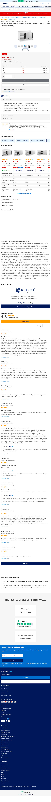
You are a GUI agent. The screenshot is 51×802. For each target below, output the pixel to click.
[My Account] (45, 3)
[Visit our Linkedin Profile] (6, 721)
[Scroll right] (49, 13)
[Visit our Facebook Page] (4, 721)
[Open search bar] (40, 3)
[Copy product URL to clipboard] (49, 22)
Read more (11, 129)
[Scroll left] (1, 13)
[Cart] (48, 3)
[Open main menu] (1, 3)
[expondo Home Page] (2, 17)
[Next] (35, 46)
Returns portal (25, 682)
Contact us (25, 677)
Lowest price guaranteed (9, 91)
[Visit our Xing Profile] (9, 721)
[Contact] (43, 3)
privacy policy (29, 663)
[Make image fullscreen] (49, 43)
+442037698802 (6, 685)
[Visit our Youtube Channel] (2, 721)
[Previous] (15, 46)
